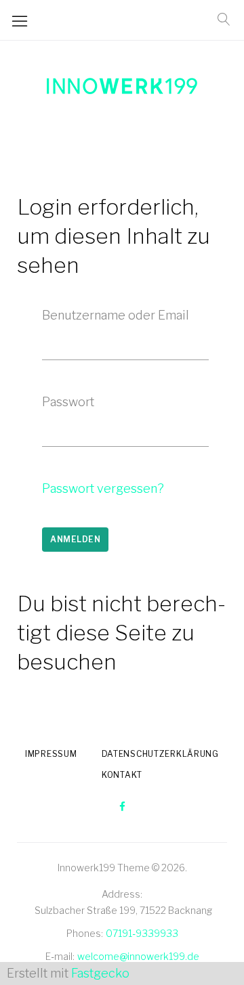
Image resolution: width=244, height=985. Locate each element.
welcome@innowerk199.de (138, 956)
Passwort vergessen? (103, 488)
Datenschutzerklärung (160, 754)
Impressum (51, 754)
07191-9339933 (142, 933)
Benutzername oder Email (115, 315)
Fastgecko (100, 973)
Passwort (68, 402)
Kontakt (122, 775)
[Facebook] (122, 807)
